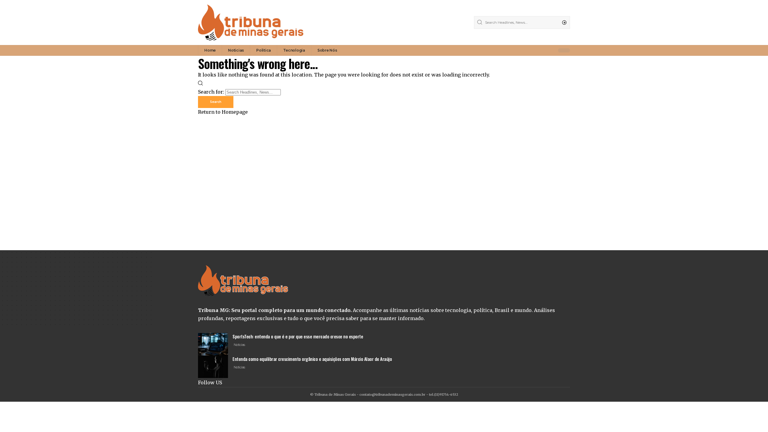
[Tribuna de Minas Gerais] (251, 22)
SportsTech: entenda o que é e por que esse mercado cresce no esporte (297, 336)
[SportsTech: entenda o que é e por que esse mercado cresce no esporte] (213, 344)
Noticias (239, 345)
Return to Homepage (223, 112)
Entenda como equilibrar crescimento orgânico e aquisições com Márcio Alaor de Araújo (312, 359)
